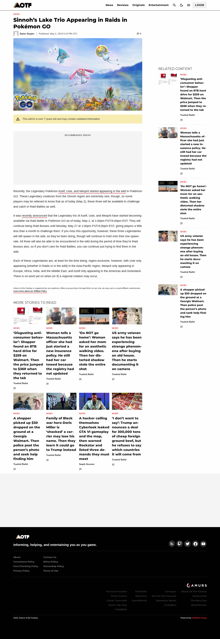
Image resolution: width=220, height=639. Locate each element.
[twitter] (187, 543)
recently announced (34, 215)
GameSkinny (139, 600)
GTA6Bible (121, 609)
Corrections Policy (23, 561)
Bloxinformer (199, 605)
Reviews (123, 5)
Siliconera (141, 596)
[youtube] (203, 543)
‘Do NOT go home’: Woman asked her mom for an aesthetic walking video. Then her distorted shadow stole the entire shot (92, 351)
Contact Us (49, 557)
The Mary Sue (199, 600)
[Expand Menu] (188, 5)
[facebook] (195, 543)
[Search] (174, 5)
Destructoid (200, 596)
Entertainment (159, 5)
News (109, 5)
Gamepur (170, 591)
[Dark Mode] (181, 5)
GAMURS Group (199, 618)
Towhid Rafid (20, 383)
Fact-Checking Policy (25, 566)
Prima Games (119, 596)
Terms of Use (50, 570)
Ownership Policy (53, 566)
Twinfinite (141, 591)
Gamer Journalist (117, 600)
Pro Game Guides (116, 591)
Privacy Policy (21, 570)
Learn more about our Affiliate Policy (30, 291)
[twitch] (179, 543)
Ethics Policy (50, 561)
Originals (138, 5)
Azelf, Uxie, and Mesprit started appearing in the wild (92, 191)
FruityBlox (170, 605)
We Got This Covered (164, 596)
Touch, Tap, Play (117, 605)
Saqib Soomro (87, 464)
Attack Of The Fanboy (194, 591)
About (17, 557)
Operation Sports (166, 600)
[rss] (172, 543)
